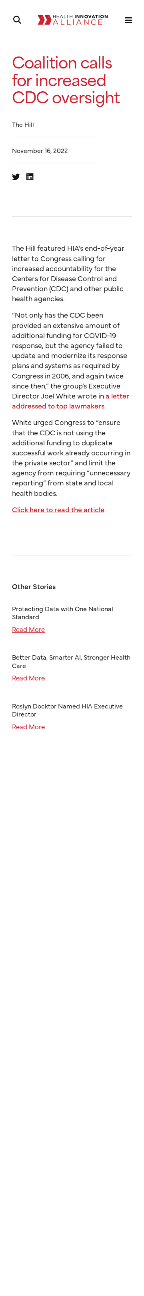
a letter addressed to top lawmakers (70, 400)
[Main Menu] (128, 20)
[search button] (16, 20)
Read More (28, 629)
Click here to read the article (58, 509)
